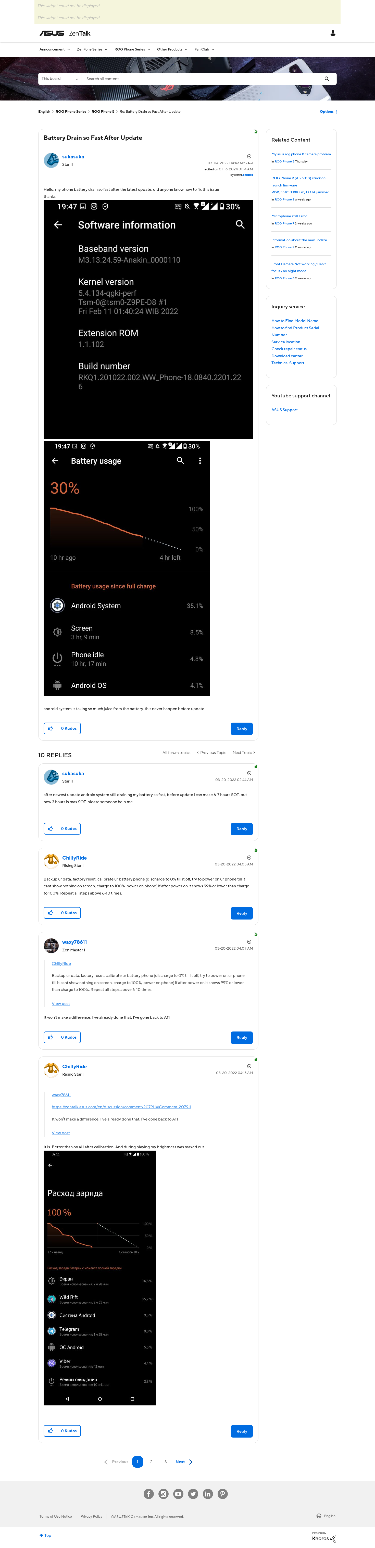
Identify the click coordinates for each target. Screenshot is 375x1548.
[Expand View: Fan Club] (212, 49)
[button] (50, 728)
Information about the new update (299, 240)
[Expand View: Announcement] (68, 49)
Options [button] (326, 111)
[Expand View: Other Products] (186, 49)
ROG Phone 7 (284, 223)
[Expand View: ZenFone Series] (106, 49)
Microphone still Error (289, 216)
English (44, 111)
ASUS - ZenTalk (65, 33)
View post (61, 1003)
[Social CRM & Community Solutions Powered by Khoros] (323, 1537)
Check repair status (289, 348)
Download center (287, 356)
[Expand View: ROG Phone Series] (148, 49)
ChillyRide (61, 963)
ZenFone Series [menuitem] (89, 49)
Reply (241, 729)
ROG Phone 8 (284, 161)
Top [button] (47, 1535)
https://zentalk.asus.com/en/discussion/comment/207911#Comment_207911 (121, 1107)
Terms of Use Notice (56, 1516)
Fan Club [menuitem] (202, 49)
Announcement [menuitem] (52, 49)
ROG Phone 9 (284, 200)
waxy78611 (61, 1095)
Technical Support (287, 363)
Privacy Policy (91, 1516)
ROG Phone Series (71, 111)
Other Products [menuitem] (169, 49)
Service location (285, 342)
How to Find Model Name (294, 320)
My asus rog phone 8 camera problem (301, 154)
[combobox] (209, 79)
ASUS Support (284, 409)
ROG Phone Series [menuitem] (130, 49)
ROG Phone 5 (103, 111)
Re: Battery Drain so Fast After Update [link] (150, 111)
